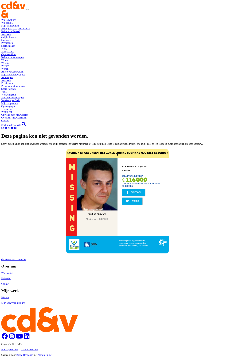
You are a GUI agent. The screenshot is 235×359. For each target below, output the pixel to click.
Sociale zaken (8, 45)
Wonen (4, 68)
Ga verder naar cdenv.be (13, 259)
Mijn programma (9, 103)
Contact (5, 120)
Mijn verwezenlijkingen (13, 74)
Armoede (6, 34)
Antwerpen (7, 77)
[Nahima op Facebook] (6, 128)
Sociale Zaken (8, 89)
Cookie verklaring (30, 349)
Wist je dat (6, 112)
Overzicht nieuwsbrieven (14, 117)
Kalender (6, 278)
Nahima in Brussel (10, 31)
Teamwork (6, 109)
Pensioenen (7, 43)
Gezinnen (6, 40)
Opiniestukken (8, 54)
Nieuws (5, 297)
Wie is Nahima (8, 20)
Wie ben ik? (7, 22)
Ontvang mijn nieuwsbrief (14, 114)
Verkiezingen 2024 (10, 100)
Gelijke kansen (8, 37)
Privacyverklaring (10, 349)
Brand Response (24, 355)
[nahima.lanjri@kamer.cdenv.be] (2, 128)
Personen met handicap (13, 86)
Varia (4, 91)
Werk (4, 48)
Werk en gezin (8, 94)
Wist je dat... (7, 51)
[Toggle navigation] (27, 9)
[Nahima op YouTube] (12, 128)
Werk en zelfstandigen (12, 97)
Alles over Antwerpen (12, 71)
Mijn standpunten (10, 25)
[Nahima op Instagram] (9, 128)
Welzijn (5, 63)
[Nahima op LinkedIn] (15, 128)
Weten (4, 60)
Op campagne (8, 106)
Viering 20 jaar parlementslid (15, 28)
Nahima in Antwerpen (12, 57)
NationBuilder (45, 355)
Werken (5, 66)
